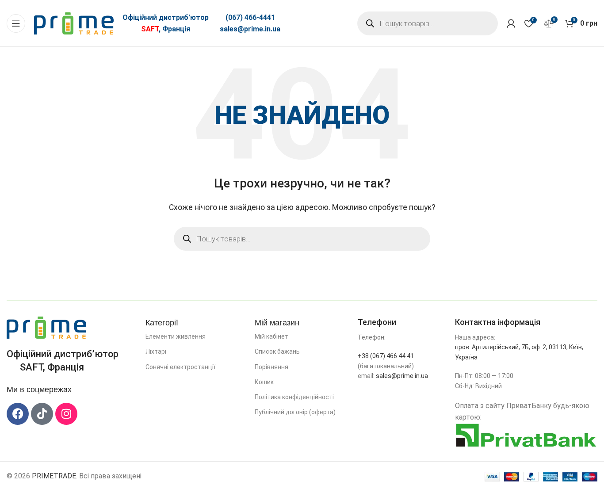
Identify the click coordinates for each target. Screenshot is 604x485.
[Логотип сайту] (74, 23)
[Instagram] (66, 414)
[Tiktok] (42, 414)
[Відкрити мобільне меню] (16, 23)
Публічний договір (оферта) (295, 412)
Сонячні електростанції (180, 366)
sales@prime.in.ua (250, 29)
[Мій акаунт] (511, 23)
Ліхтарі (155, 351)
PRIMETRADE (54, 476)
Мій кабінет (271, 336)
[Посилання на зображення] (46, 327)
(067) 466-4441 (250, 17)
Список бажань (277, 351)
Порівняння (271, 366)
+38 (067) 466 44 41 (386, 355)
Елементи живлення (175, 336)
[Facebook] (18, 414)
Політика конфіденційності (294, 397)
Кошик (264, 382)
